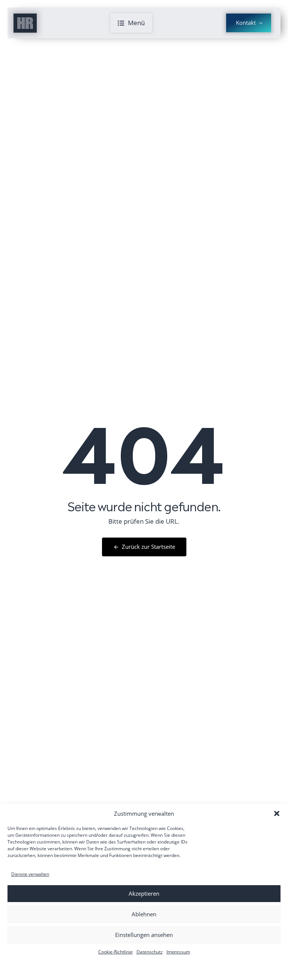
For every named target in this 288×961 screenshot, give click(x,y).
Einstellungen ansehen (144, 934)
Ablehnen (144, 914)
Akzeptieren (144, 893)
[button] (276, 813)
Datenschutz (149, 952)
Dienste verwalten (30, 874)
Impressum (178, 952)
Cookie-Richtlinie (115, 952)
